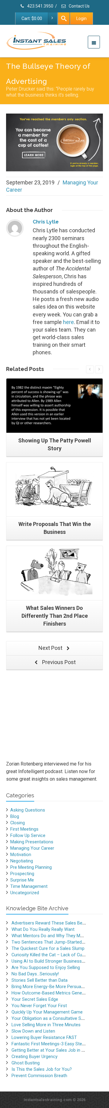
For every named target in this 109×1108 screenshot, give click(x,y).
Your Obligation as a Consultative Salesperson (57, 1018)
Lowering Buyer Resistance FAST (44, 1037)
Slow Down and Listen (33, 1031)
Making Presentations (31, 842)
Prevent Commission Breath (39, 1075)
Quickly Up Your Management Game (47, 1012)
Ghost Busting (26, 1063)
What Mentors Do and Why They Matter (51, 935)
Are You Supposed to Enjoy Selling (46, 967)
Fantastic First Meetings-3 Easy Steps (49, 1044)
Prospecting (22, 873)
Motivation (20, 854)
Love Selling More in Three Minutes (46, 1024)
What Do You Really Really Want (43, 929)
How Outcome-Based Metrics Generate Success (60, 993)
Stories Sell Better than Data (40, 980)
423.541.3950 (39, 6)
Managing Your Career (32, 848)
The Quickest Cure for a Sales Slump (48, 948)
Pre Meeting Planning (31, 867)
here (68, 322)
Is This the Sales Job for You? (42, 1069)
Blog (14, 816)
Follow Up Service (27, 835)
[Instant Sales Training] (54, 142)
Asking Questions (27, 810)
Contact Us (79, 6)
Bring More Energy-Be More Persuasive (50, 986)
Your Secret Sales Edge (35, 999)
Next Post (51, 648)
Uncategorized (24, 892)
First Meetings (24, 829)
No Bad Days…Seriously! (35, 974)
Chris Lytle (46, 222)
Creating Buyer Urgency (35, 1056)
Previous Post (58, 662)
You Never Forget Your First (39, 1005)
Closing (17, 822)
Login (81, 18)
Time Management (29, 886)
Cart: (31, 18)
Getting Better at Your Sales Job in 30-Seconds (59, 1050)
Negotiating (21, 861)
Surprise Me (22, 880)
